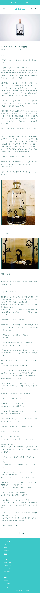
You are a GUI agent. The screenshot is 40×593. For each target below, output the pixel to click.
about (6, 547)
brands (6, 551)
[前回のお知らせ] (3, 2)
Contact (7, 572)
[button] (4, 9)
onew (16, 590)
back (21, 533)
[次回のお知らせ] (37, 2)
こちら (15, 525)
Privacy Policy (8, 566)
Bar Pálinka (8, 584)
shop (5, 544)
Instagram (7, 587)
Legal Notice (8, 563)
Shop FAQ (7, 569)
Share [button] (5, 55)
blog (5, 554)
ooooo (6, 581)
